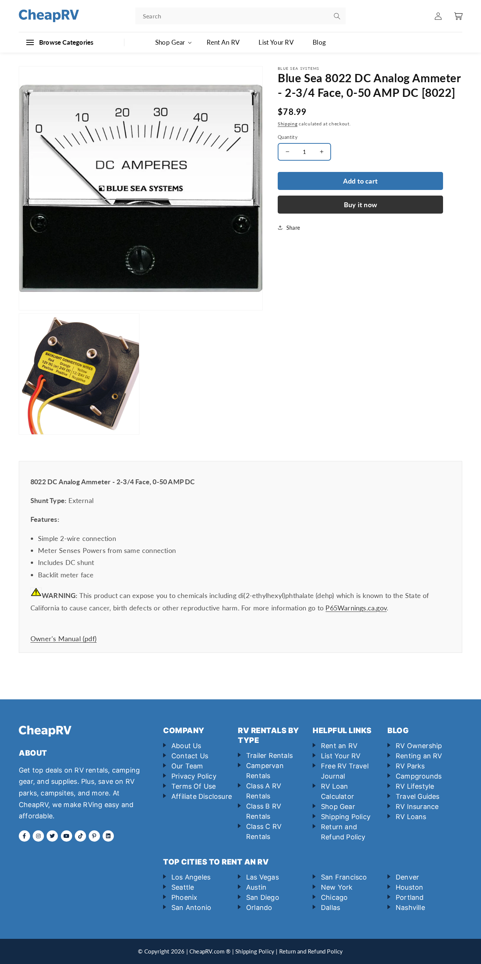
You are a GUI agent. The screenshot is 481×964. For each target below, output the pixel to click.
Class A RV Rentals (263, 791)
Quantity (288, 137)
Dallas (330, 907)
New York (337, 887)
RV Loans (411, 817)
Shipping (288, 124)
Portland (410, 897)
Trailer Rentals (269, 755)
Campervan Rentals (265, 771)
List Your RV (276, 42)
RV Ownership (419, 746)
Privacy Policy (193, 776)
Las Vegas (262, 877)
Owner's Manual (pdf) (63, 638)
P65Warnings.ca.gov (356, 608)
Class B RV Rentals (263, 811)
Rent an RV (339, 746)
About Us (186, 746)
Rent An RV (223, 42)
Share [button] (293, 227)
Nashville (410, 907)
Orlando (259, 907)
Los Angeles (190, 877)
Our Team (187, 766)
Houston (409, 887)
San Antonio (191, 907)
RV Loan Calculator (337, 791)
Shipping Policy (346, 817)
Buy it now (360, 204)
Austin (256, 887)
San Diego (262, 897)
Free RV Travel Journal (345, 771)
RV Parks (410, 766)
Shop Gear (338, 806)
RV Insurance (417, 806)
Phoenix (184, 897)
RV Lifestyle (415, 786)
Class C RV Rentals (263, 831)
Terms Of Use (193, 786)
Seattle (182, 887)
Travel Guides (418, 796)
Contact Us (189, 756)
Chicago (334, 897)
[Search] (337, 16)
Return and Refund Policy (343, 832)
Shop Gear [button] (170, 42)
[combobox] (240, 16)
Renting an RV (419, 756)
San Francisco (344, 877)
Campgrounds (419, 776)
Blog (319, 42)
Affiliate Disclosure (201, 796)
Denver (407, 877)
